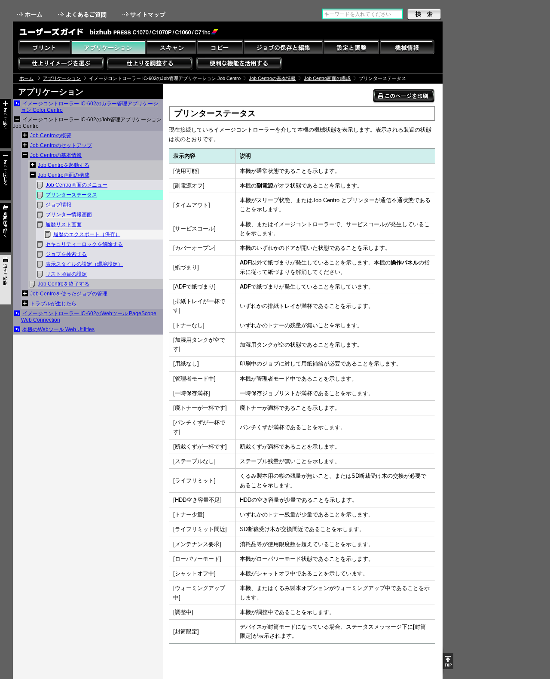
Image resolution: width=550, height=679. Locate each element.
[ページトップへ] (448, 661)
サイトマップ (144, 14)
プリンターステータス (71, 194)
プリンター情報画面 (69, 214)
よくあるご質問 (83, 14)
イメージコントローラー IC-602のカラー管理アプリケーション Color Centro (89, 107)
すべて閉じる (5, 175)
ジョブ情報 (58, 204)
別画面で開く (5, 227)
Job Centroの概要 (50, 135)
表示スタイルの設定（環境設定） (84, 264)
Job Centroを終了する (63, 283)
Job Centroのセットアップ (61, 145)
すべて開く (5, 123)
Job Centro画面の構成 (327, 78)
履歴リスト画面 (64, 224)
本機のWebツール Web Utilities (58, 329)
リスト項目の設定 (66, 274)
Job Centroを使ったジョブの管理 (68, 293)
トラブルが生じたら (53, 303)
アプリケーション (62, 78)
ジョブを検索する (66, 254)
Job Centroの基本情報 (272, 78)
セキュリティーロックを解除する (84, 244)
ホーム (30, 14)
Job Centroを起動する (63, 165)
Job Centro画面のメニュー (76, 184)
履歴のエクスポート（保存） (86, 234)
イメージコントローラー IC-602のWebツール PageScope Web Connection (88, 317)
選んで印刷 (5, 279)
